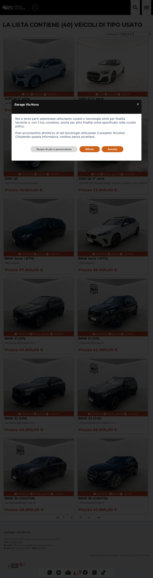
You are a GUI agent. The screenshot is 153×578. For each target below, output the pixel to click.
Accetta (112, 149)
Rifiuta (89, 149)
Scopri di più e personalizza (54, 149)
